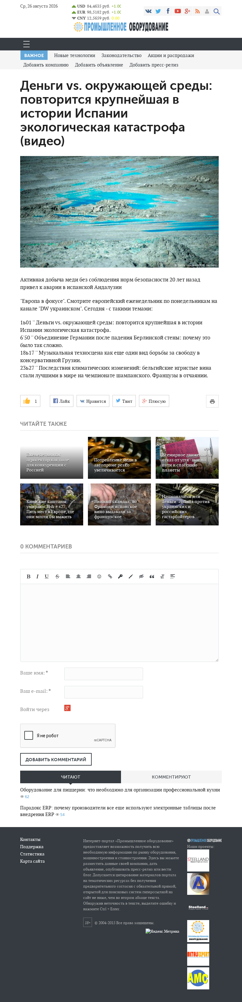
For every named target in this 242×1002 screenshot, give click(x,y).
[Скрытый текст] (141, 576)
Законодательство (121, 55)
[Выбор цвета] (130, 576)
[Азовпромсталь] (198, 893)
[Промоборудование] (198, 940)
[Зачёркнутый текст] (57, 576)
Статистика (32, 854)
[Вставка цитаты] (152, 576)
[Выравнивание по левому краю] (68, 576)
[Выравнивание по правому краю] (89, 576)
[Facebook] (168, 11)
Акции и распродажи (171, 55)
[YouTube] (177, 11)
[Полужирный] (28, 576)
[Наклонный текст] (37, 576)
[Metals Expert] (198, 964)
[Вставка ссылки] (110, 576)
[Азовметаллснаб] (198, 988)
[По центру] (78, 576)
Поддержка (31, 846)
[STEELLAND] (198, 870)
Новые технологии (74, 55)
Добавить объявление (99, 65)
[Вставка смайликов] (99, 576)
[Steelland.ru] (198, 917)
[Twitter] (158, 11)
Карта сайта (32, 861)
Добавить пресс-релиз (154, 65)
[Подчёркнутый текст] (47, 576)
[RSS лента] (197, 11)
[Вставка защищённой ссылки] (120, 576)
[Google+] (187, 11)
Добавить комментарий (56, 759)
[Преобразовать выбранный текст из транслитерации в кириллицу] (162, 576)
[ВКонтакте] (148, 11)
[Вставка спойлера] (172, 576)
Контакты (30, 839)
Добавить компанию (46, 65)
